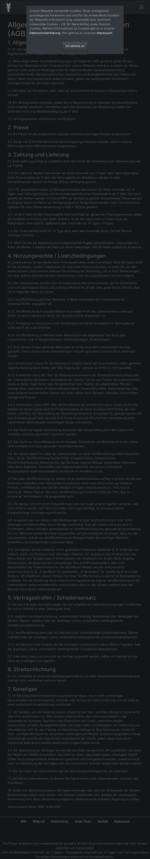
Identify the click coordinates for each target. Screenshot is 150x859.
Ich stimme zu (75, 46)
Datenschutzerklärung (44, 33)
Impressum (104, 33)
